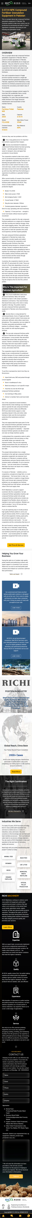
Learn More (7, 927)
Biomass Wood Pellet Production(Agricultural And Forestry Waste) (17, 1117)
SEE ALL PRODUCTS (14, 811)
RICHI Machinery (7, 490)
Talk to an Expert (14, 574)
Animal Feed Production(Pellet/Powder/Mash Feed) (16, 1111)
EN (29, 3)
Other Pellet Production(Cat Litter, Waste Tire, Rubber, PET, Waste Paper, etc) (17, 1128)
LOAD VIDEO (16, 608)
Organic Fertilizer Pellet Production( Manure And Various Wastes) (16, 1122)
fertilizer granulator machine (19, 424)
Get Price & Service (16, 545)
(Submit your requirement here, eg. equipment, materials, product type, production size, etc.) (16, 1136)
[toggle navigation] (2, 3)
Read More (16, 772)
